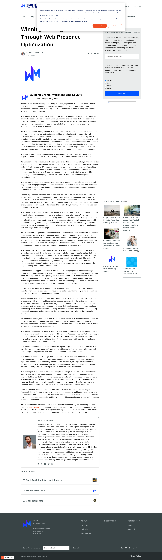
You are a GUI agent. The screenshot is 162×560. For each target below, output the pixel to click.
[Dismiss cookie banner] (121, 7)
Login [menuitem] (130, 525)
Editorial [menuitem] (85, 529)
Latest (23, 16)
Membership (133, 521)
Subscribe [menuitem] (132, 529)
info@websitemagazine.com (41, 528)
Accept (100, 26)
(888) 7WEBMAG (38, 531)
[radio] (122, 80)
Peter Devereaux (45, 421)
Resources (110, 521)
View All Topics (131, 16)
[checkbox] (122, 84)
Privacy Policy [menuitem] (135, 556)
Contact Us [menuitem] (86, 533)
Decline (115, 26)
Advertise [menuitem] (85, 525)
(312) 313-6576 (37, 533)
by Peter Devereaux (34, 52)
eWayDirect (34, 407)
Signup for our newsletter (31, 548)
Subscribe (137, 6)
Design (32, 16)
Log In (126, 6)
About (84, 521)
